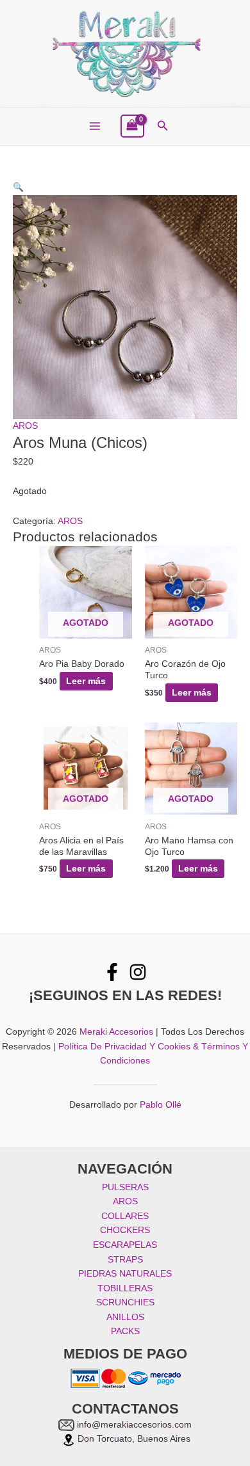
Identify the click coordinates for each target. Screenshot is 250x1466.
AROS (25, 426)
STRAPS (125, 1259)
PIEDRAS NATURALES (125, 1274)
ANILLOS (125, 1317)
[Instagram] (138, 972)
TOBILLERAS (125, 1288)
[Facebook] (112, 972)
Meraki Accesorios (116, 1032)
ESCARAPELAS (125, 1245)
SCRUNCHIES (125, 1302)
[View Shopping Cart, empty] (132, 126)
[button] (163, 126)
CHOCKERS (125, 1230)
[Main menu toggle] (94, 126)
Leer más (86, 681)
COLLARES (125, 1216)
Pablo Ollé (160, 1105)
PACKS (125, 1331)
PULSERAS (125, 1187)
